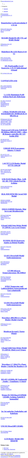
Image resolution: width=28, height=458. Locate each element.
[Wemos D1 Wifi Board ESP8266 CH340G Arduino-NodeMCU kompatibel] (7, 389)
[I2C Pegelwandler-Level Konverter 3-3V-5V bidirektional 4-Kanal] (7, 60)
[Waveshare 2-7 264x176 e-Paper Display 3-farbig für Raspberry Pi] (7, 358)
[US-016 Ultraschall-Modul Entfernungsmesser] (7, 296)
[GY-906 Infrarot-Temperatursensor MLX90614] (7, 264)
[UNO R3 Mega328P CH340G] (7, 419)
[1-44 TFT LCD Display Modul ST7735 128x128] (7, 157)
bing (5, 454)
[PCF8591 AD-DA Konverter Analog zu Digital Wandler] (7, 234)
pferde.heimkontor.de (15, 456)
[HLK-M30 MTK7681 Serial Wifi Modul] (7, 187)
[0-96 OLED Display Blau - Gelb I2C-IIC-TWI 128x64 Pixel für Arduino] (7, 173)
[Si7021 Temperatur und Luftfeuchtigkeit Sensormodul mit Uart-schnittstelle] (7, 281)
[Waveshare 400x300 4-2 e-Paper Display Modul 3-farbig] (7, 311)
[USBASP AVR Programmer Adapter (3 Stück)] (7, 142)
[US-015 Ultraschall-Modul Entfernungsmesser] (7, 249)
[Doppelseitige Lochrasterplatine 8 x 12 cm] (7, 16)
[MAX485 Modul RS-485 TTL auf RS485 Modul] (7, 31)
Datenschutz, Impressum (9, 449)
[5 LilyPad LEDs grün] (6, 73)
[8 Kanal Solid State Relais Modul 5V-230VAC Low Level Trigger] (7, 219)
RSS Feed (6, 448)
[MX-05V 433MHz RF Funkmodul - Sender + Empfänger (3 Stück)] (7, 373)
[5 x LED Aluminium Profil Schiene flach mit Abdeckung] (7, 88)
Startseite (6, 9)
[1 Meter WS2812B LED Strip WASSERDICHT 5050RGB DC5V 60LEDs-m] (7, 106)
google (2, 454)
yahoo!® (11, 454)
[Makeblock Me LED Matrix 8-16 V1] (7, 45)
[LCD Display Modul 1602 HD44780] (7, 432)
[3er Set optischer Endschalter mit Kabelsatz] (7, 405)
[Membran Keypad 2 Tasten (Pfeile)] (7, 325)
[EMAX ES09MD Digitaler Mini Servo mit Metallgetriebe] (7, 203)
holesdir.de (17, 455)
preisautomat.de (4, 456)
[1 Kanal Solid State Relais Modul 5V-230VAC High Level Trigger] (7, 341)
